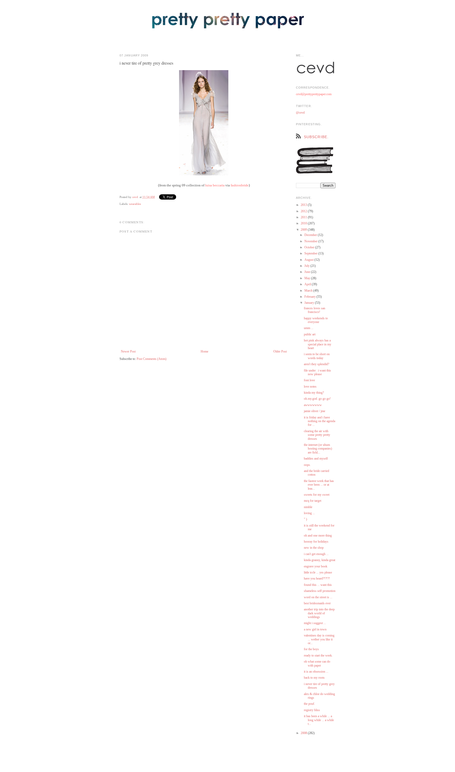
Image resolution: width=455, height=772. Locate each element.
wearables (135, 203)
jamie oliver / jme (314, 411)
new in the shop (314, 547)
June (307, 272)
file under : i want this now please (317, 372)
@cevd (300, 112)
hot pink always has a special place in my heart (317, 344)
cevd (135, 197)
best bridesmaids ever (317, 603)
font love (309, 380)
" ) (305, 519)
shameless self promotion (319, 591)
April (308, 284)
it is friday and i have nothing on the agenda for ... (319, 421)
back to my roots (314, 677)
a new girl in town (315, 629)
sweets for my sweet (316, 494)
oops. (307, 465)
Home (204, 351)
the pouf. (309, 704)
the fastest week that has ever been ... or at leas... (319, 484)
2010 (304, 223)
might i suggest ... (315, 623)
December (311, 235)
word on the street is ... (318, 597)
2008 (304, 733)
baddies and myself (316, 458)
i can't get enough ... (316, 554)
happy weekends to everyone (316, 320)
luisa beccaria (215, 185)
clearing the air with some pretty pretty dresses (317, 435)
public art (309, 334)
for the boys (311, 649)
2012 (304, 211)
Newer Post (128, 351)
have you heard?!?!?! (317, 578)
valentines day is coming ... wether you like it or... (319, 639)
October (309, 247)
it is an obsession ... (316, 671)
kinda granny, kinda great (319, 560)
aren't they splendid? (316, 364)
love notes (310, 386)
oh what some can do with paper (317, 663)
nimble (308, 507)
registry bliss (312, 710)
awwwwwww (313, 405)
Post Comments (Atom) (151, 359)
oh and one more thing (318, 535)
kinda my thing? (314, 392)
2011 (304, 217)
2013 (304, 205)
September (311, 253)
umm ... (308, 328)
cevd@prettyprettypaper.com (314, 94)
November (311, 241)
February (310, 296)
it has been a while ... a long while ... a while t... (319, 720)
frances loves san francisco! (314, 310)
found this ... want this (318, 585)
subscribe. (316, 137)
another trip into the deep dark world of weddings (319, 613)
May (307, 278)
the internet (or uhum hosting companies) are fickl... (318, 448)
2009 (304, 229)
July (307, 266)
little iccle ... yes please (318, 572)
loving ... (309, 513)
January (309, 303)
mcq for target (312, 501)
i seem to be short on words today (317, 356)
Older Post (280, 351)
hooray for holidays (316, 541)
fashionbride (240, 185)
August (309, 260)
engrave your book (315, 566)
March (308, 290)
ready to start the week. (318, 655)
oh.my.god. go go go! (317, 399)
